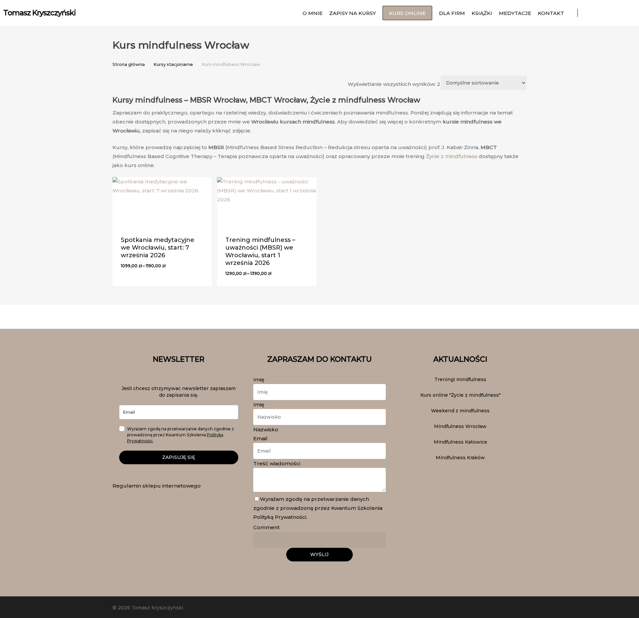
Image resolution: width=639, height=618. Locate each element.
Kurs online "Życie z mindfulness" (460, 395)
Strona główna (128, 64)
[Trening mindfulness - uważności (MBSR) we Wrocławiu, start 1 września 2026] (267, 202)
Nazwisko (265, 429)
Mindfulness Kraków (460, 458)
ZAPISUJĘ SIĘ (178, 457)
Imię (260, 379)
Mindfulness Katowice (460, 442)
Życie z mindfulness (451, 156)
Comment (266, 527)
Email (262, 438)
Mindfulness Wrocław (460, 426)
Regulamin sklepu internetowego (156, 486)
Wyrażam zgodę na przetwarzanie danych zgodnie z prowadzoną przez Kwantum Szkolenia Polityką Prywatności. (317, 508)
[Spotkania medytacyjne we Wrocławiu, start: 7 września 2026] (162, 202)
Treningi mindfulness (460, 379)
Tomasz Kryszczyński (39, 13)
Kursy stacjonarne (173, 64)
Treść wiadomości (278, 463)
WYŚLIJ (319, 554)
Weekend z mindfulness (460, 411)
